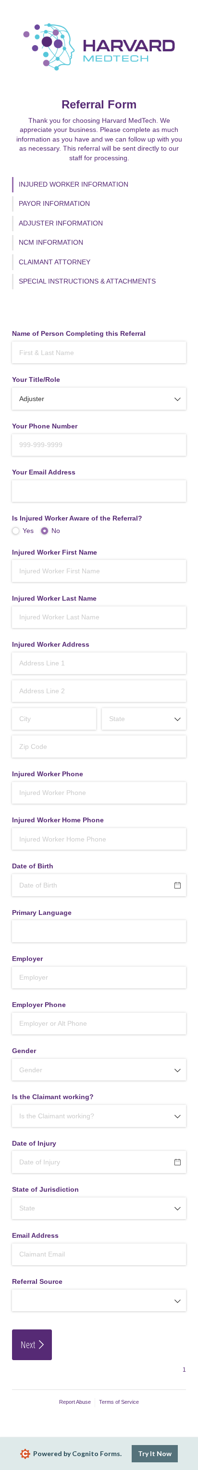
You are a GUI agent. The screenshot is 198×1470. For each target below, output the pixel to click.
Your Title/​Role (36, 379)
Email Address (35, 1235)
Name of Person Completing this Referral (79, 333)
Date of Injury (34, 1143)
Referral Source (37, 1281)
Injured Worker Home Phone (58, 820)
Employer (27, 958)
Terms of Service (119, 1402)
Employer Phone (39, 1004)
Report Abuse (75, 1402)
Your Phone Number (44, 426)
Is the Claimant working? (53, 1097)
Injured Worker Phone (47, 774)
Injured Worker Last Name (54, 598)
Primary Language (42, 912)
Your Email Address (43, 472)
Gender (24, 1051)
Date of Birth (32, 866)
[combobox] (99, 398)
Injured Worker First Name (54, 552)
